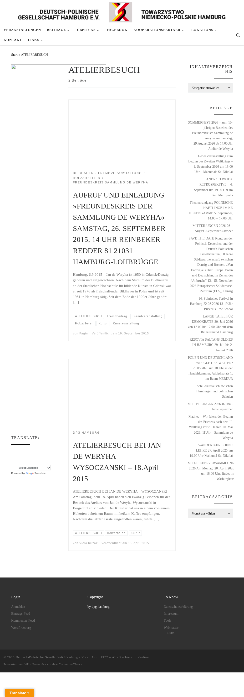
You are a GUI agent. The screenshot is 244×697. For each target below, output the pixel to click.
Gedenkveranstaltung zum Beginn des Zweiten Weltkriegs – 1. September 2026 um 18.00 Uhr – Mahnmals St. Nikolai (210, 164)
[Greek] (13, 456)
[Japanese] (27, 456)
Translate (40, 473)
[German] (47, 451)
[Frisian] (42, 451)
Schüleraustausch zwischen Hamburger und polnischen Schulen (214, 391)
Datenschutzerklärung (178, 607)
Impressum (171, 613)
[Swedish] (27, 462)
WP (27, 664)
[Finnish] (32, 451)
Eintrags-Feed (20, 613)
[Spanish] (23, 462)
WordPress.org (21, 627)
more (170, 633)
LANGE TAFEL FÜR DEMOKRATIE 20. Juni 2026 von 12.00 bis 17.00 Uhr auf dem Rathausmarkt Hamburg (210, 324)
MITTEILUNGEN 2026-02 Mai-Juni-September (210, 406)
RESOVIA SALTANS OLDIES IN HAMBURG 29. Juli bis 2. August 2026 (211, 345)
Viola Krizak (88, 543)
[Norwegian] (47, 456)
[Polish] (13, 462)
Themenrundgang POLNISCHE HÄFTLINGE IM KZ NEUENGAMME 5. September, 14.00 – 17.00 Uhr (211, 210)
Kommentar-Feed (23, 620)
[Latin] (32, 456)
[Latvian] (37, 456)
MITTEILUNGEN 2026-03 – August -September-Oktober (213, 228)
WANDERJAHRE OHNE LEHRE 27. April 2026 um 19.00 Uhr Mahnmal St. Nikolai (211, 450)
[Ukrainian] (32, 462)
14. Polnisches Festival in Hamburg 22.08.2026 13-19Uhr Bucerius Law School (211, 303)
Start (14, 55)
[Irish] (18, 456)
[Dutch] (18, 451)
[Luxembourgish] (42, 456)
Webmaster (171, 627)
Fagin (83, 333)
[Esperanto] (27, 451)
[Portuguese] (18, 462)
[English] (23, 451)
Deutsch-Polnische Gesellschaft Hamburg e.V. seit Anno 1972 (62, 657)
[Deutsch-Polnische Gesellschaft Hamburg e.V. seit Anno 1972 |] (122, 11)
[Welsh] (37, 462)
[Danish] (13, 451)
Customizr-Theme (70, 664)
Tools (167, 620)
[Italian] (23, 456)
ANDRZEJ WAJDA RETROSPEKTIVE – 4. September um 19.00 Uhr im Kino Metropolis (213, 187)
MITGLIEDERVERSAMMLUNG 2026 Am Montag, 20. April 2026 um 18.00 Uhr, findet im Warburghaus (211, 471)
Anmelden (18, 607)
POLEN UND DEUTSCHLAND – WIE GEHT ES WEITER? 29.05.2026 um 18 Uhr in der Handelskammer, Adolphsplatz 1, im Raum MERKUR (210, 368)
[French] (37, 451)
